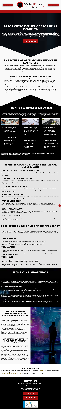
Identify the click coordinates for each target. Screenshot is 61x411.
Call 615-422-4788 (8, 5)
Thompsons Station (5, 373)
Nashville (42, 370)
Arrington (46, 372)
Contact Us (30, 393)
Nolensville (55, 372)
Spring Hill (19, 373)
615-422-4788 (32, 386)
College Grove (41, 372)
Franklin (51, 372)
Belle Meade (29, 372)
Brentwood (34, 372)
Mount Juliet (13, 373)
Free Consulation (53, 5)
